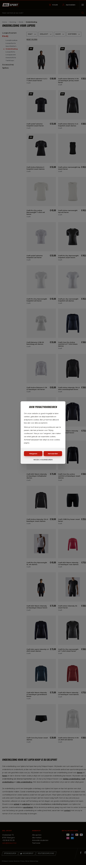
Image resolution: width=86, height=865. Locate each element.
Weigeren (33, 454)
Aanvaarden (53, 454)
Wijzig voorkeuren (43, 460)
